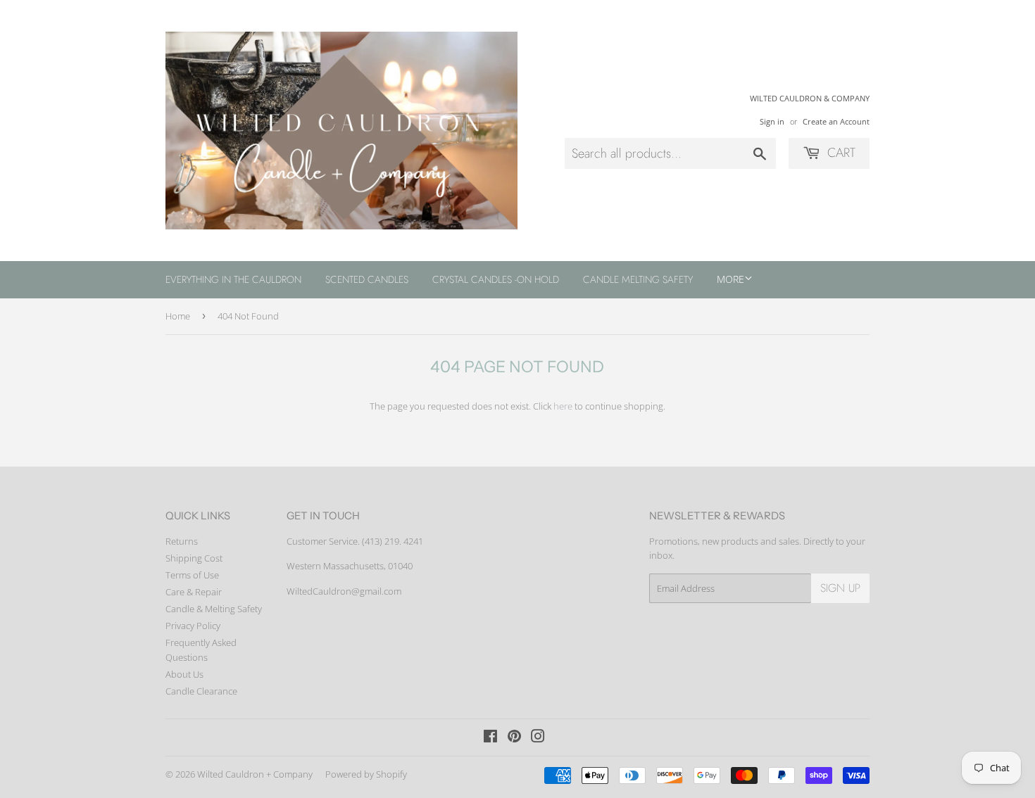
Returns (181, 541)
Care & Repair (193, 591)
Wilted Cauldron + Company (255, 774)
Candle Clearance (201, 691)
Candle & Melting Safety (213, 608)
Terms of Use (192, 575)
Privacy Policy (192, 625)
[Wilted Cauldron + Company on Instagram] (538, 738)
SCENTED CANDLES (366, 279)
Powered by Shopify (366, 774)
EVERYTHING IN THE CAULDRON (233, 279)
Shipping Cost (193, 558)
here (562, 406)
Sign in (772, 121)
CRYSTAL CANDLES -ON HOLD (495, 279)
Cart (839, 153)
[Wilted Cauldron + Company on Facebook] (490, 738)
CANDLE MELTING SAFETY (638, 279)
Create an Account (836, 121)
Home (177, 316)
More (730, 279)
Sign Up (840, 588)
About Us (184, 674)
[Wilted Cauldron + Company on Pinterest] (514, 738)
